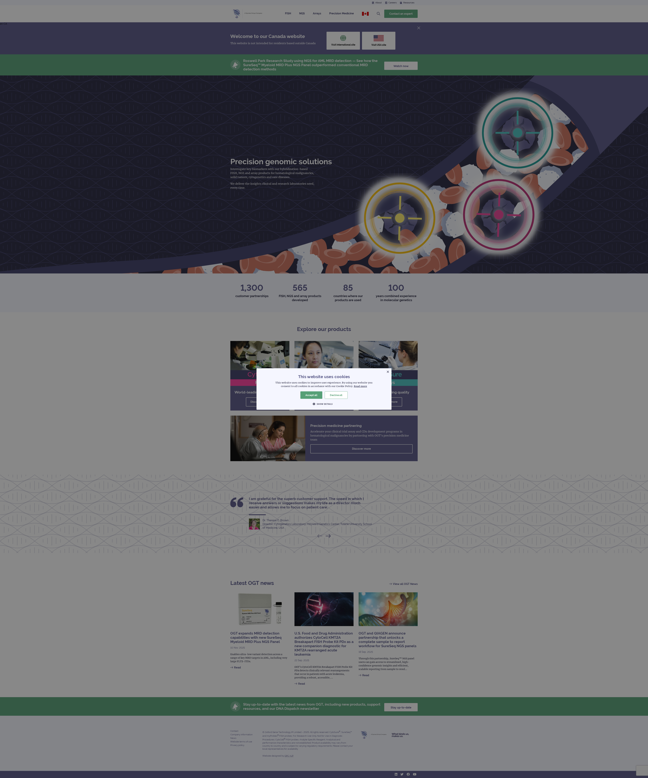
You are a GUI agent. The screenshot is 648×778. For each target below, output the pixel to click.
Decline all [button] (336, 395)
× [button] (387, 372)
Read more (360, 386)
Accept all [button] (311, 395)
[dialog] (324, 389)
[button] (324, 404)
